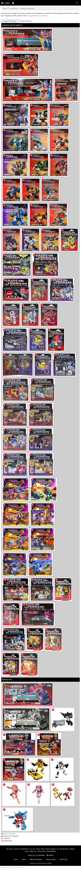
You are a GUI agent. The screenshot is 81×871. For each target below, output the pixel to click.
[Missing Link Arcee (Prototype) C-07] (14, 794)
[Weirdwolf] (41, 464)
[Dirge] (15, 215)
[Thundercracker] (15, 140)
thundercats (64, 849)
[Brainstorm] (42, 389)
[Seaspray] (11, 664)
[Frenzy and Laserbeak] (37, 339)
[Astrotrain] (30, 240)
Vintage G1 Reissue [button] (9, 21)
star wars (9, 849)
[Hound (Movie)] (44, 489)
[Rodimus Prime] (38, 215)
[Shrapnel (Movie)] (16, 539)
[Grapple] (31, 190)
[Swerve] (11, 314)
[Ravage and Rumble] (43, 364)
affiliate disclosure (36, 859)
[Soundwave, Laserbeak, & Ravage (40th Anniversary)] (14, 639)
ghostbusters (51, 851)
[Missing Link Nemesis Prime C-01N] (63, 719)
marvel (16, 849)
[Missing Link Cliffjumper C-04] (13, 769)
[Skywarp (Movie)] (42, 539)
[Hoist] (39, 165)
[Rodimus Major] (20, 65)
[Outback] (39, 289)
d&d (31, 851)
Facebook (41, 855)
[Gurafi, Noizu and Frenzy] (18, 364)
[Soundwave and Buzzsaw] (64, 364)
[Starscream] (15, 115)
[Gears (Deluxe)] (11, 614)
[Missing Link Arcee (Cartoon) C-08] (38, 794)
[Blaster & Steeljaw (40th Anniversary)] (15, 589)
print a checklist (41, 16)
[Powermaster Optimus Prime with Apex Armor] (66, 90)
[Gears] (56, 339)
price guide (30, 16)
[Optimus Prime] (27, 40)
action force (42, 851)
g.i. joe (32, 849)
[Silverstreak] (59, 115)
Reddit (51, 855)
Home (5, 8)
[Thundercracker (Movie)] (40, 564)
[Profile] (13, 3)
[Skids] (11, 240)
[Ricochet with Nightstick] (50, 240)
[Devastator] (17, 264)
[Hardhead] (41, 414)
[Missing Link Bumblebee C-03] (49, 744)
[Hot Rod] (45, 264)
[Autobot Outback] (53, 639)
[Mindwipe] (41, 439)
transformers (24, 849)
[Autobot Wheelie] (29, 664)
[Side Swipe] (58, 215)
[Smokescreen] (50, 190)
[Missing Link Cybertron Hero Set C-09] (63, 794)
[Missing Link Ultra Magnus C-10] (17, 819)
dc (58, 849)
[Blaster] (15, 389)
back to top (63, 859)
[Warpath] (49, 314)
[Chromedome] (15, 414)
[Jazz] (39, 115)
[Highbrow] (15, 439)
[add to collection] (4, 30)
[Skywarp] (15, 165)
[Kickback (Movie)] (16, 514)
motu (38, 849)
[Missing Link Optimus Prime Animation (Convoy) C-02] (19, 744)
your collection (10, 834)
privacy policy (51, 859)
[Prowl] (39, 140)
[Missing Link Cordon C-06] (62, 769)
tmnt (42, 849)
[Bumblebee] (69, 240)
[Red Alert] (59, 140)
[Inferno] (58, 165)
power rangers (50, 849)
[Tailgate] (30, 314)
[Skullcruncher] (15, 464)
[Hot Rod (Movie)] (16, 489)
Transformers (13, 8)
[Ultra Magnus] (27, 90)
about (24, 859)
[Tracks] (11, 190)
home (16, 859)
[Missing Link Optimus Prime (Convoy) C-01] (27, 694)
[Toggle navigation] (77, 3)
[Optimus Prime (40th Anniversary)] (38, 614)
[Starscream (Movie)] (14, 564)
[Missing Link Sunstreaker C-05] (37, 769)
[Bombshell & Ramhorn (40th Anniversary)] (42, 589)
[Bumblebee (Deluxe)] (63, 589)
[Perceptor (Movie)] (42, 514)
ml (35, 851)
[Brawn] (35, 639)
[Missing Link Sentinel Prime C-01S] (26, 719)
